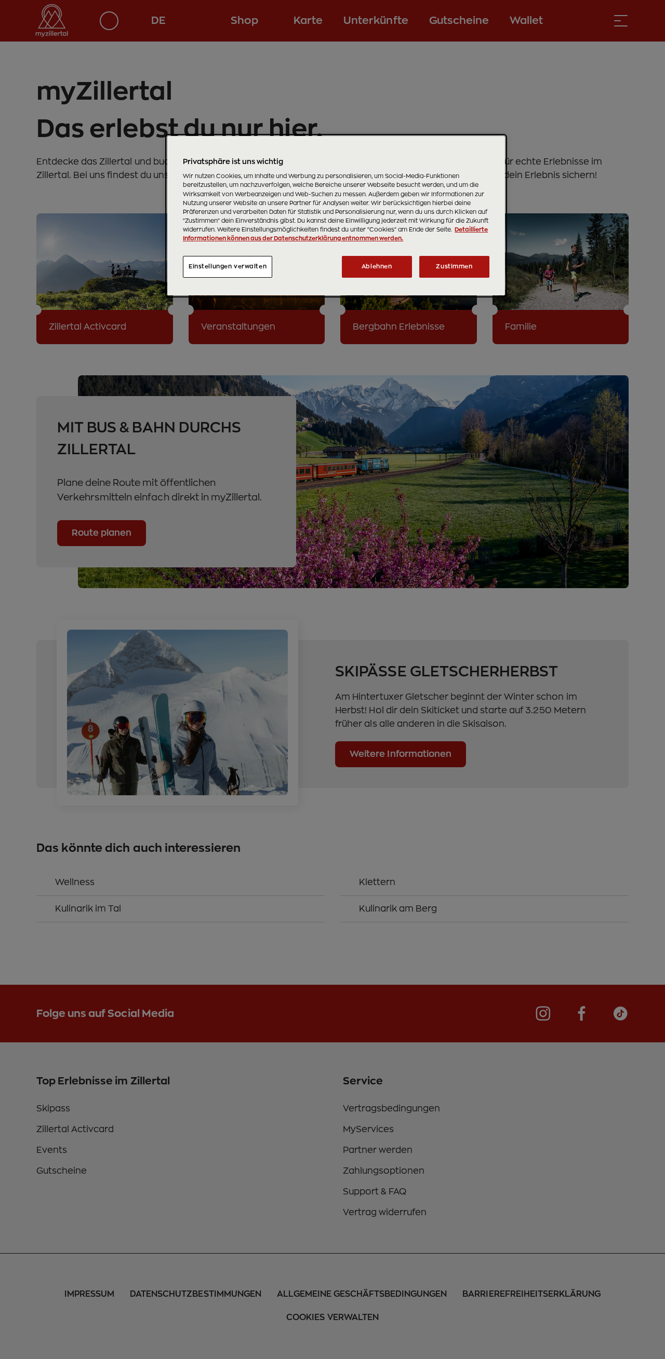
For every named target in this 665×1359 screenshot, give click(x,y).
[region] (336, 215)
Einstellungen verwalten (228, 266)
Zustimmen (454, 266)
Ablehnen (377, 266)
